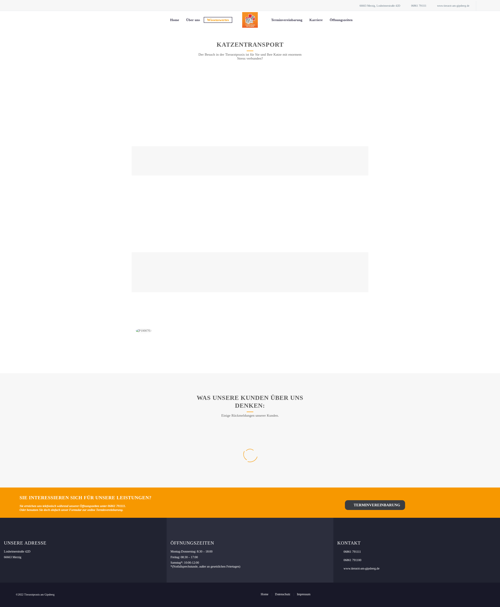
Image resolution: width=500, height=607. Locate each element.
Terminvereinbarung (286, 20)
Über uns (193, 20)
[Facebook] (485, 5)
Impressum (303, 594)
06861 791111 (418, 5)
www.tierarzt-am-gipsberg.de (453, 5)
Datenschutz (282, 594)
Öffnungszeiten (341, 20)
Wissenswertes (218, 20)
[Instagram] (491, 5)
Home (174, 20)
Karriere (316, 20)
